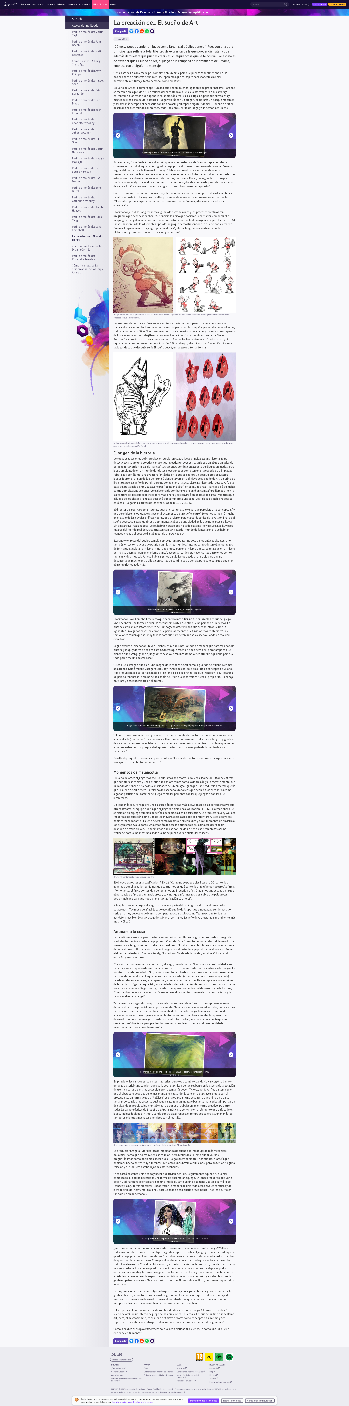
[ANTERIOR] (118, 135)
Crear (146, 1368)
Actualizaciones (118, 1375)
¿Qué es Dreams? (118, 1368)
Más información (177, 1392)
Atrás (79, 18)
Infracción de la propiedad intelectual (188, 1376)
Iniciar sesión (319, 4)
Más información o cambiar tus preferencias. (132, 1402)
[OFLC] (229, 1357)
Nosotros (181, 1368)
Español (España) (301, 4)
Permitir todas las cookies (203, 1400)
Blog (211, 1371)
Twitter (212, 1378)
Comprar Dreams (337, 4)
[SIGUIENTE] (231, 135)
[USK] (219, 1357)
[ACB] (209, 1357)
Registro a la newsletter (219, 1382)
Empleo (212, 1375)
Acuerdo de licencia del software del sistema (126, 1379)
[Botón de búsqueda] (286, 4)
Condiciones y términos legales (190, 1371)
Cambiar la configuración (260, 1400)
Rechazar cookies (232, 1400)
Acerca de (213, 1368)
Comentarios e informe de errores (158, 1371)
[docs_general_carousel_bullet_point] (172, 155)
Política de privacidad (186, 1380)
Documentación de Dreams (131, 12)
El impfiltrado (164, 12)
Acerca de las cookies (121, 1359)
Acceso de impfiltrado (192, 12)
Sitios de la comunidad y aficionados (159, 1375)
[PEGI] (199, 1357)
